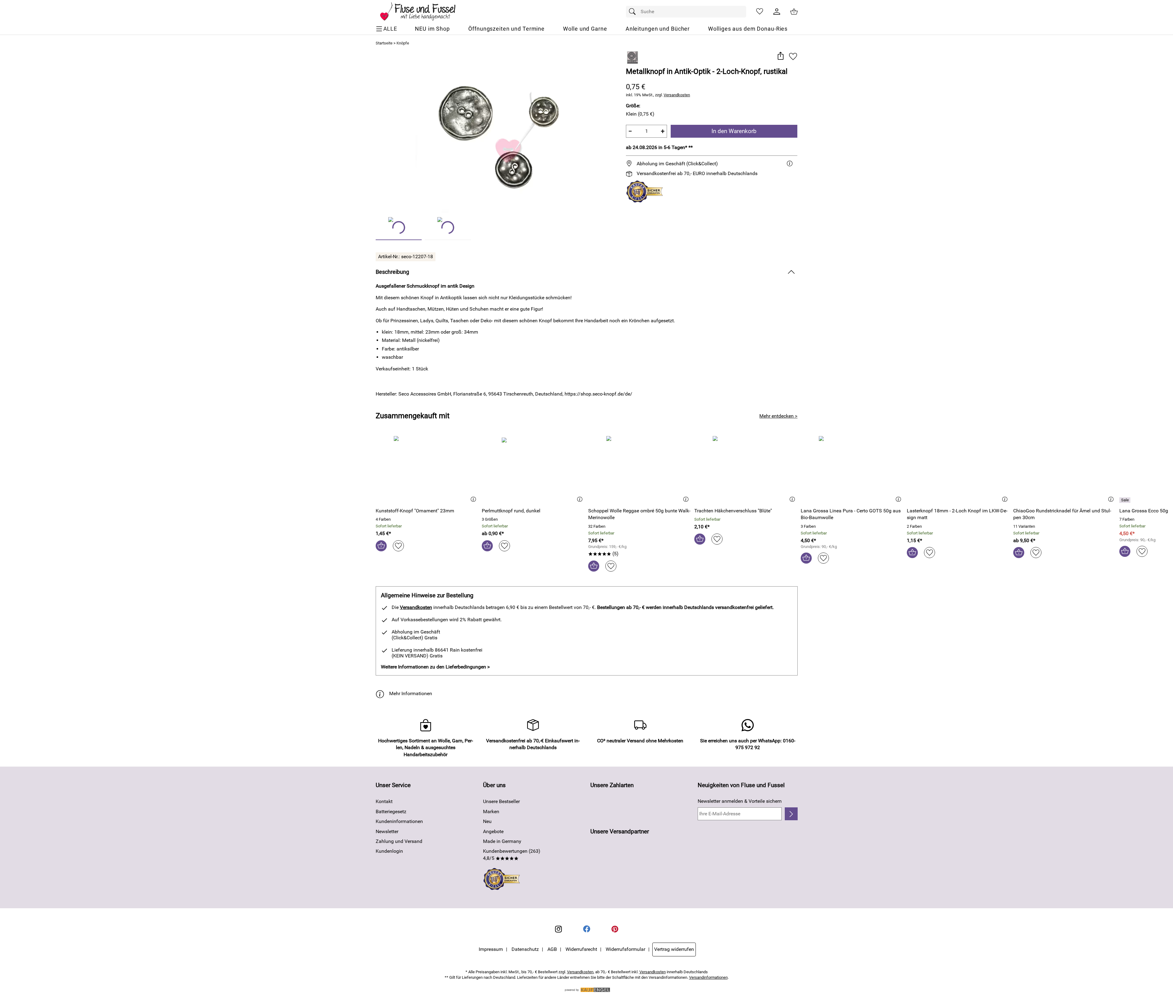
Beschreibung (392, 272)
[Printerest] (615, 929)
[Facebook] (587, 929)
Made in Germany (502, 841)
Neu (487, 821)
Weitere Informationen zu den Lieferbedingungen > (435, 667)
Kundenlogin (389, 851)
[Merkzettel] (759, 11)
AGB (552, 949)
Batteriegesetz (391, 811)
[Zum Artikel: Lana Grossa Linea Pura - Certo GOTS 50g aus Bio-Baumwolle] (852, 469)
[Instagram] (558, 929)
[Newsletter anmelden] (791, 813)
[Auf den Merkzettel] (793, 56)
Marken (491, 811)
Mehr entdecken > (778, 416)
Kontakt (384, 801)
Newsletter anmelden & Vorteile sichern (740, 801)
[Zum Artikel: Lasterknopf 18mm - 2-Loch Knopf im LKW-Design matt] (958, 469)
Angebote (493, 831)
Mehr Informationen (410, 693)
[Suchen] (634, 11)
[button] (780, 56)
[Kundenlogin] (776, 11)
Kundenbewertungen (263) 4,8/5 (511, 854)
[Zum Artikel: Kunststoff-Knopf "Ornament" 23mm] (427, 469)
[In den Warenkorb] (381, 545)
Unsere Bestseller (501, 801)
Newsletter (387, 831)
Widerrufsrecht (581, 949)
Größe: (633, 106)
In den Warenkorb (734, 131)
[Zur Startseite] (422, 11)
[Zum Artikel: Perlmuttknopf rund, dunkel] (533, 469)
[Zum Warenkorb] (794, 11)
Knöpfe (403, 43)
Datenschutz (525, 949)
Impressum (491, 949)
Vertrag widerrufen (674, 949)
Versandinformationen (708, 977)
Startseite (384, 43)
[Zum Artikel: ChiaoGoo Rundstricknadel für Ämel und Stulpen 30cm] (1065, 469)
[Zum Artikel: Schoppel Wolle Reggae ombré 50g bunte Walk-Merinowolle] (640, 469)
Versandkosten (677, 95)
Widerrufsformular (625, 949)
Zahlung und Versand (399, 841)
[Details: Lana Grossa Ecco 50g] (1125, 500)
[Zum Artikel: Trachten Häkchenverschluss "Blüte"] (746, 469)
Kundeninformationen (399, 821)
